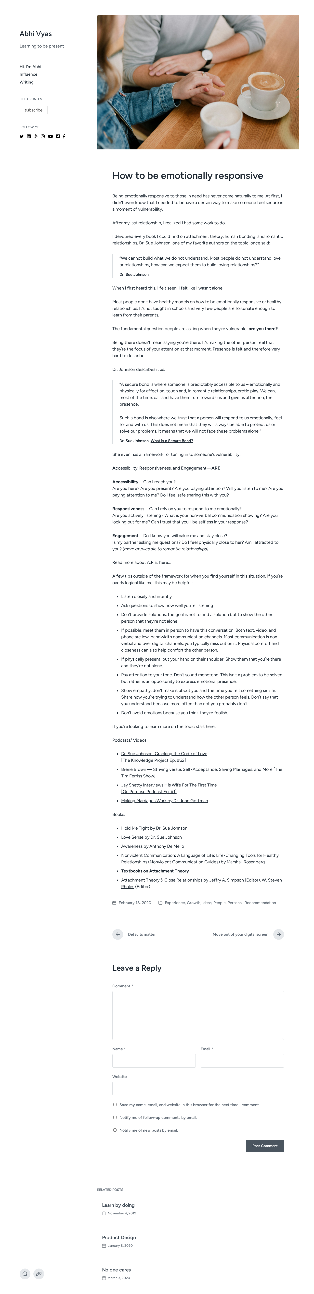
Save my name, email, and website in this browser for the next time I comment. (189, 1104)
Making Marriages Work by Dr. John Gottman (164, 800)
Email (207, 1049)
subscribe (33, 110)
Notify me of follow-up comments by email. (158, 1117)
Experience (175, 902)
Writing (27, 82)
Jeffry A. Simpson (226, 880)
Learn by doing (118, 1205)
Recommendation (260, 902)
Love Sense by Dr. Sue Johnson (151, 837)
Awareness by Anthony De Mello (152, 846)
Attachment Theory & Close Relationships (161, 880)
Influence (28, 74)
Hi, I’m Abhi (30, 66)
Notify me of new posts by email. (148, 1130)
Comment (122, 986)
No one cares (116, 1270)
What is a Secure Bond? (172, 440)
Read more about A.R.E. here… (141, 562)
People (219, 902)
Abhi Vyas (36, 33)
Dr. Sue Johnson (154, 243)
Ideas (206, 902)
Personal (235, 902)
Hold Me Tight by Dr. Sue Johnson (154, 828)
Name (119, 1049)
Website (119, 1076)
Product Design (119, 1237)
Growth (193, 902)
